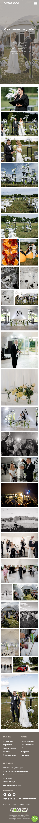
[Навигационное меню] (35, 3)
